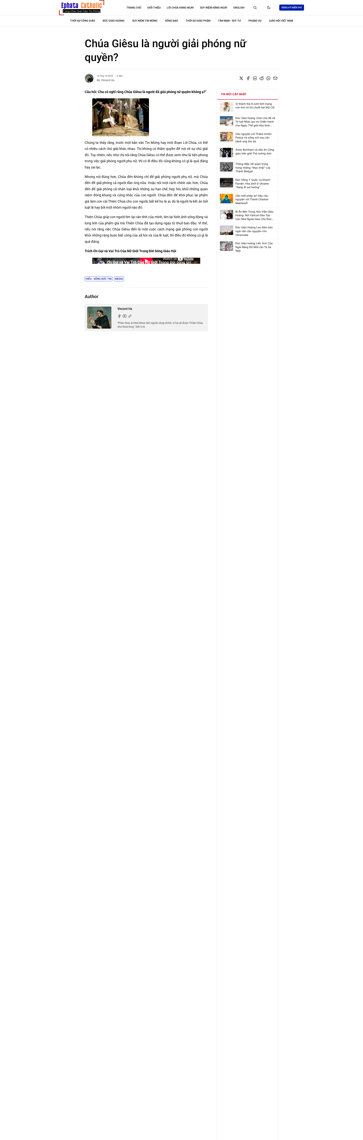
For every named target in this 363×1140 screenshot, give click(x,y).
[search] (255, 8)
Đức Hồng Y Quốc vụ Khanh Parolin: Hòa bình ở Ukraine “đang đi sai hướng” (252, 183)
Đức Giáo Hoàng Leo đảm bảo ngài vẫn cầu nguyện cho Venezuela (254, 231)
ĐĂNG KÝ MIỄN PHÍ (292, 7)
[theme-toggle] (269, 8)
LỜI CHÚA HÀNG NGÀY (180, 7)
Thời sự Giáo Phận (198, 20)
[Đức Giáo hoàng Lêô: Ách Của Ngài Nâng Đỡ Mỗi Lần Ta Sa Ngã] (226, 246)
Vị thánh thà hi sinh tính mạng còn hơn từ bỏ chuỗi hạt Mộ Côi (254, 105)
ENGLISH (238, 7)
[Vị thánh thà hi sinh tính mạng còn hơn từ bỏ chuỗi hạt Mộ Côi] (226, 106)
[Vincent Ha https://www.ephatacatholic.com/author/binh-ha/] (130, 316)
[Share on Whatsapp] (268, 78)
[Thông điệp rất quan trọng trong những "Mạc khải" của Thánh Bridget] (226, 166)
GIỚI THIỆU (154, 7)
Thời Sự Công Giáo (82, 20)
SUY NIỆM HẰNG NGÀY (213, 7)
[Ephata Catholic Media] (81, 7)
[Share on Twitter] (241, 78)
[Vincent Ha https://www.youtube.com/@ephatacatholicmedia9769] (124, 316)
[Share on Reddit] (262, 78)
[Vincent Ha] (89, 78)
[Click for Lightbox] (146, 117)
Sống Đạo (171, 20)
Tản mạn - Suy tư (229, 20)
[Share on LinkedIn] (255, 78)
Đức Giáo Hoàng (114, 20)
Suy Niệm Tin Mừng (144, 20)
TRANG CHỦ (133, 7)
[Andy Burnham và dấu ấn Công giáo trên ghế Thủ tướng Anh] (226, 152)
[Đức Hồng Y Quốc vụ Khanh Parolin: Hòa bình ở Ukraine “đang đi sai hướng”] (226, 182)
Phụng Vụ (254, 20)
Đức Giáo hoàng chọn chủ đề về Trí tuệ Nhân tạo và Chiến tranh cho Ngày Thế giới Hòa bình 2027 (255, 121)
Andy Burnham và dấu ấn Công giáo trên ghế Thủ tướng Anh (254, 151)
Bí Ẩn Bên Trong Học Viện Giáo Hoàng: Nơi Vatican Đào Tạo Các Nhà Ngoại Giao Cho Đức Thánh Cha (254, 215)
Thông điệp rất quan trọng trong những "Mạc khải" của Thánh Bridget (252, 167)
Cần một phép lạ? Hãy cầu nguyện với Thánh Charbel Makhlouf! (251, 199)
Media (119, 278)
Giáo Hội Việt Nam (281, 20)
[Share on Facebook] (248, 78)
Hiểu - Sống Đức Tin (99, 278)
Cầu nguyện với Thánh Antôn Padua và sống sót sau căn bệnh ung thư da (253, 137)
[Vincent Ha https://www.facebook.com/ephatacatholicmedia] (119, 316)
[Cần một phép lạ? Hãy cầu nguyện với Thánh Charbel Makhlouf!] (226, 198)
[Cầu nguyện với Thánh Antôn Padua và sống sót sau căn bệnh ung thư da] (226, 136)
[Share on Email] (275, 78)
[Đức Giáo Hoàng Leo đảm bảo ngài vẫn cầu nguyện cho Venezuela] (226, 230)
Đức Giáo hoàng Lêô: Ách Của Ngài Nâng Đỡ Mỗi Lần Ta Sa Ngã (254, 247)
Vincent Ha (107, 80)
